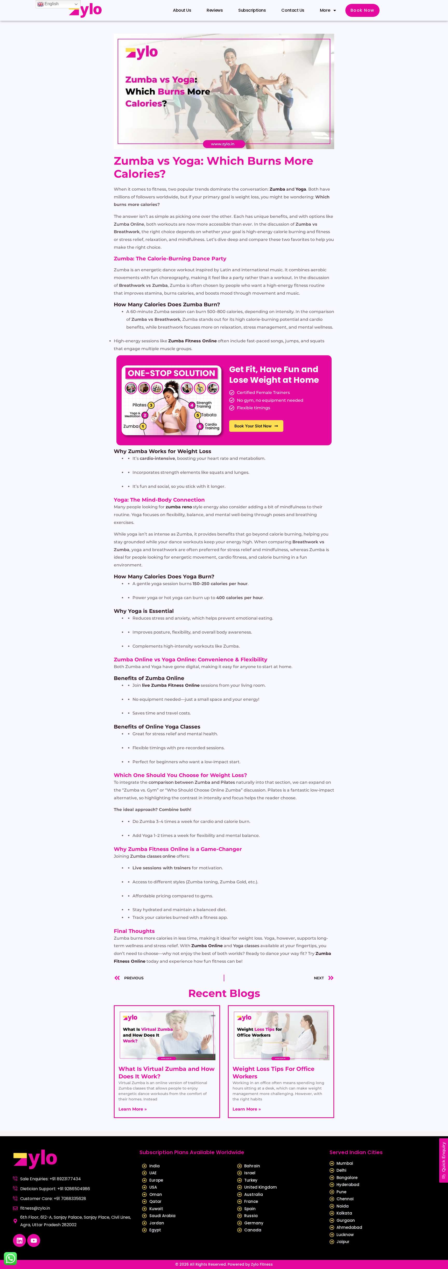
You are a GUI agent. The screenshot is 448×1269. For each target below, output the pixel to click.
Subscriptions (252, 10)
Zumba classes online (153, 856)
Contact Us (292, 10)
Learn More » (132, 1109)
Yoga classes (246, 945)
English (51, 4)
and (288, 189)
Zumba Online (129, 224)
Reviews (215, 10)
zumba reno (179, 506)
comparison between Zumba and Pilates (192, 782)
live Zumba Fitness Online (171, 685)
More (325, 10)
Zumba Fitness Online (192, 340)
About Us (182, 10)
